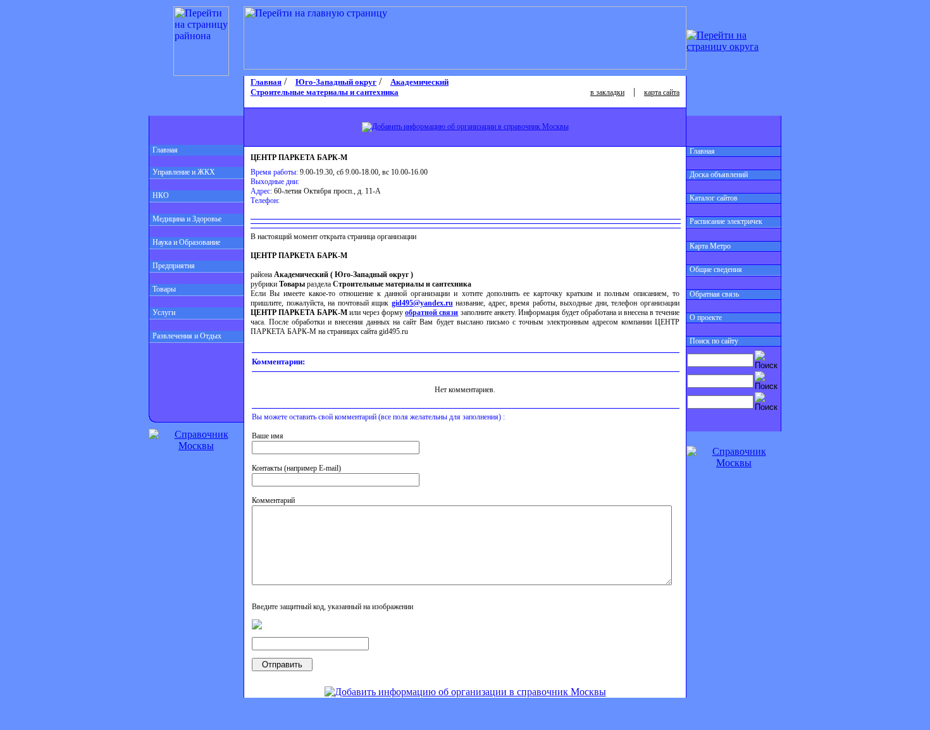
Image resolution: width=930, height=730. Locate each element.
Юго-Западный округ (335, 82)
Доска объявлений (719, 174)
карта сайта (661, 92)
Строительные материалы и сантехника (325, 92)
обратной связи (431, 312)
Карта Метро (710, 246)
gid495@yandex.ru (422, 303)
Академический (419, 82)
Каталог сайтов (714, 198)
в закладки (607, 92)
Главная (165, 149)
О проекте (706, 317)
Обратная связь (714, 294)
